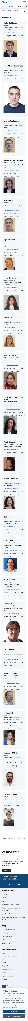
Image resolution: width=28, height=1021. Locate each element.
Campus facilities (7, 969)
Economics (5, 894)
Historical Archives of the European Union (12, 958)
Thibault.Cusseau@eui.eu (13, 802)
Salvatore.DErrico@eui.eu (13, 766)
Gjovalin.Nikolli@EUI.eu (13, 613)
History (4, 898)
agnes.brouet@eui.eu (12, 249)
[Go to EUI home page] (4, 2)
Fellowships (5, 940)
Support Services (7, 966)
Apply (4, 6)
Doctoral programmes (8, 929)
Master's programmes (8, 933)
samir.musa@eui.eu (12, 550)
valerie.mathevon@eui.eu (13, 488)
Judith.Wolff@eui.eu (12, 726)
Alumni (4, 973)
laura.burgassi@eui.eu (12, 287)
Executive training (7, 936)
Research (8, 11)
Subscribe (6, 870)
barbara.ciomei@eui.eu (12, 365)
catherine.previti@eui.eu (13, 659)
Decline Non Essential (14, 1016)
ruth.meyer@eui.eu (11, 526)
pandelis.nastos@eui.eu (13, 589)
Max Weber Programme (9, 914)
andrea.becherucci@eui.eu (13, 131)
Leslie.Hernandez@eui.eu (13, 409)
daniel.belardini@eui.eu (13, 170)
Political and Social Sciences (10, 905)
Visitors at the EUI (7, 976)
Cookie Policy (7, 1002)
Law (3, 901)
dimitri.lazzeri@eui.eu (12, 449)
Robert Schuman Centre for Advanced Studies (13, 918)
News (19, 6)
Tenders (4, 980)
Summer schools (7, 943)
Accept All (14, 1011)
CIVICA (4, 962)
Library (4, 953)
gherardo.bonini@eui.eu (13, 210)
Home (3, 11)
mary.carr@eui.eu (11, 327)
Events (11, 6)
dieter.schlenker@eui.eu (13, 33)
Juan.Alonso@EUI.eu (12, 75)
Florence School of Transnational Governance (12, 909)
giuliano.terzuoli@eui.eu (13, 683)
